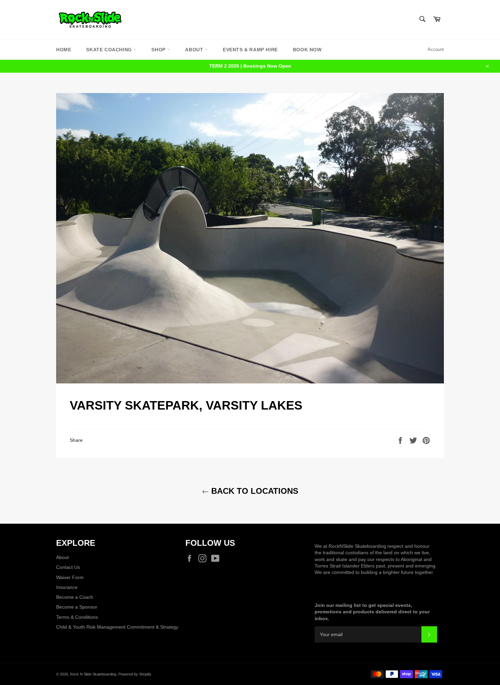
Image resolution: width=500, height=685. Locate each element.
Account (436, 49)
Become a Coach (74, 597)
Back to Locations (253, 490)
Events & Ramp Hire (250, 49)
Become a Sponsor (76, 607)
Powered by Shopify (134, 674)
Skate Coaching (109, 49)
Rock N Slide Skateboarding (93, 674)
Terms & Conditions (77, 617)
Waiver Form (70, 577)
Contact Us (68, 567)
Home (63, 49)
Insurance (67, 587)
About (195, 49)
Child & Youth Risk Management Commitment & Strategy (117, 627)
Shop (159, 49)
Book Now (307, 49)
